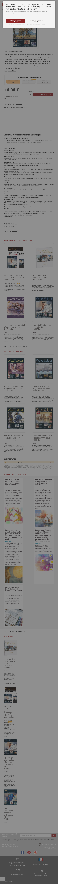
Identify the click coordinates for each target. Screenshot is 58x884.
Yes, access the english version (15, 20)
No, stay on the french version (36, 20)
